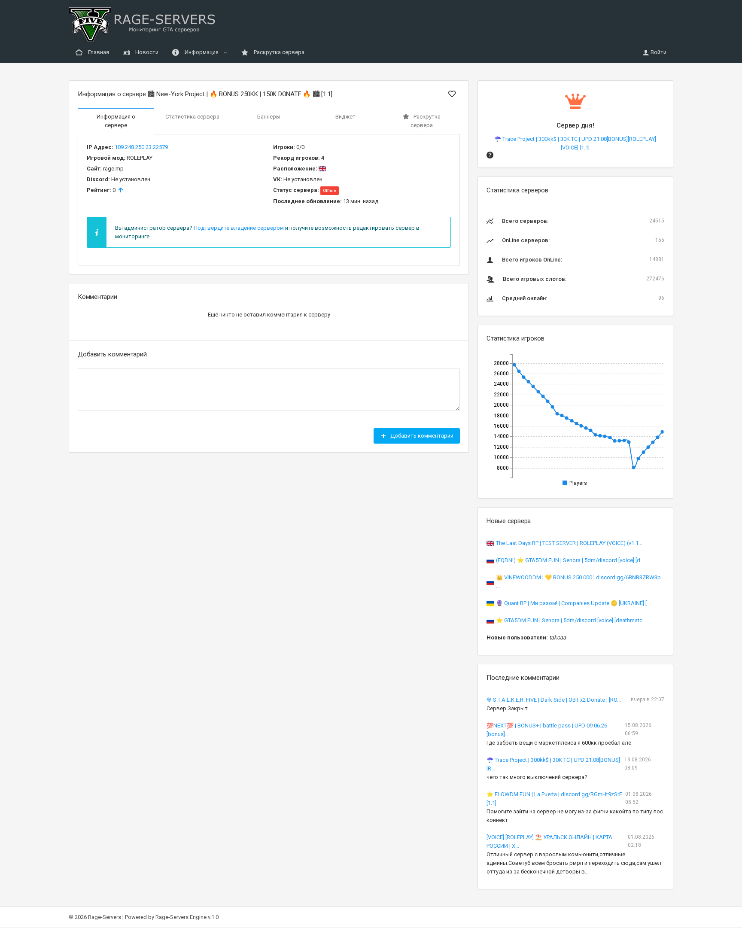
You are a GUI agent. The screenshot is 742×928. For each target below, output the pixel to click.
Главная (98, 52)
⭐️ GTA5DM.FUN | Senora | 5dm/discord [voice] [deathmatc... (571, 620)
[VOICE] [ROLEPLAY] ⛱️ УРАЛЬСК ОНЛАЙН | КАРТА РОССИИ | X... (549, 841)
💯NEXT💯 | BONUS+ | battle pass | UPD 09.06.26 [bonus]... (547, 729)
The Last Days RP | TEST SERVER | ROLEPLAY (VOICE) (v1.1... (569, 543)
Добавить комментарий (421, 435)
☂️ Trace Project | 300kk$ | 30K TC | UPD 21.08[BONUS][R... (553, 764)
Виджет (345, 116)
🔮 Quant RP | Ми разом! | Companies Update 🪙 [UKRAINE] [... (573, 603)
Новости (146, 52)
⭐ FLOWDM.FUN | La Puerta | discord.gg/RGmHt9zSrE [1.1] (554, 798)
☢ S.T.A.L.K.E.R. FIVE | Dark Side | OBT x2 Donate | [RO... (554, 700)
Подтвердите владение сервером (239, 228)
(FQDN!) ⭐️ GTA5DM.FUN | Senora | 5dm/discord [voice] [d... (570, 560)
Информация (201, 52)
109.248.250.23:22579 (141, 147)
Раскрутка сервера (278, 52)
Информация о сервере (116, 120)
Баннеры (268, 116)
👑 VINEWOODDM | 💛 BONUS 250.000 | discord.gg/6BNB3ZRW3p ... (578, 581)
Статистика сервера (192, 116)
